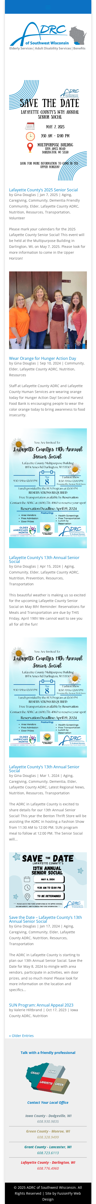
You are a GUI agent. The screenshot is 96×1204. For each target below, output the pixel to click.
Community (38, 200)
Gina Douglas (25, 194)
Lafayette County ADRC (59, 206)
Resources (34, 212)
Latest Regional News (66, 787)
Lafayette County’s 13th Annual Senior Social (44, 559)
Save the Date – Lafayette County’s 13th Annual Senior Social (45, 919)
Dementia (57, 781)
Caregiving (18, 200)
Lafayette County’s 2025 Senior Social (43, 190)
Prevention (35, 578)
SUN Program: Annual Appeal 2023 (41, 1005)
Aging (66, 194)
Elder (34, 206)
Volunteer (17, 218)
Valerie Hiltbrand (28, 1010)
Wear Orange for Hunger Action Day (42, 358)
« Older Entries (21, 1035)
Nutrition (16, 212)
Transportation (57, 212)
